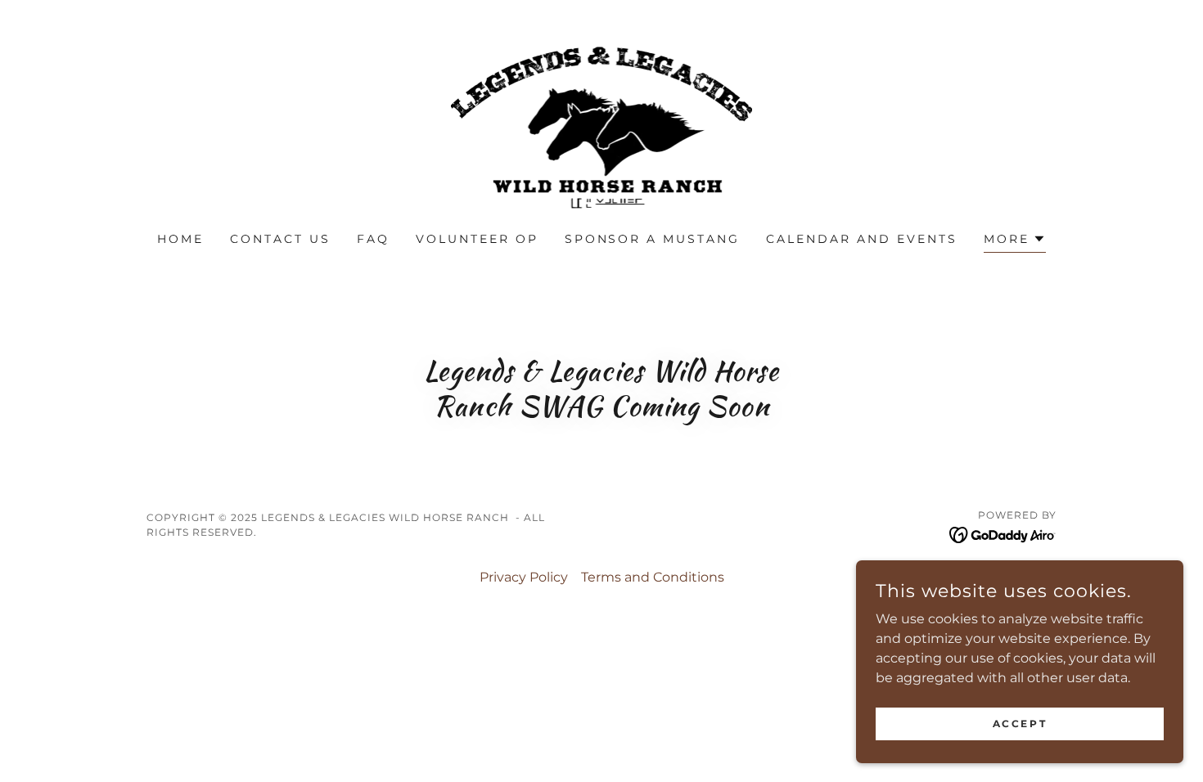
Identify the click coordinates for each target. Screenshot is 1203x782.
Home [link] (180, 238)
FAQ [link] (373, 238)
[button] (1015, 241)
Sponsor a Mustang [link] (653, 238)
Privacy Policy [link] (524, 577)
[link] (601, 126)
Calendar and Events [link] (861, 238)
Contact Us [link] (280, 238)
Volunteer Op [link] (477, 238)
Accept (1020, 723)
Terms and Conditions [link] (652, 577)
